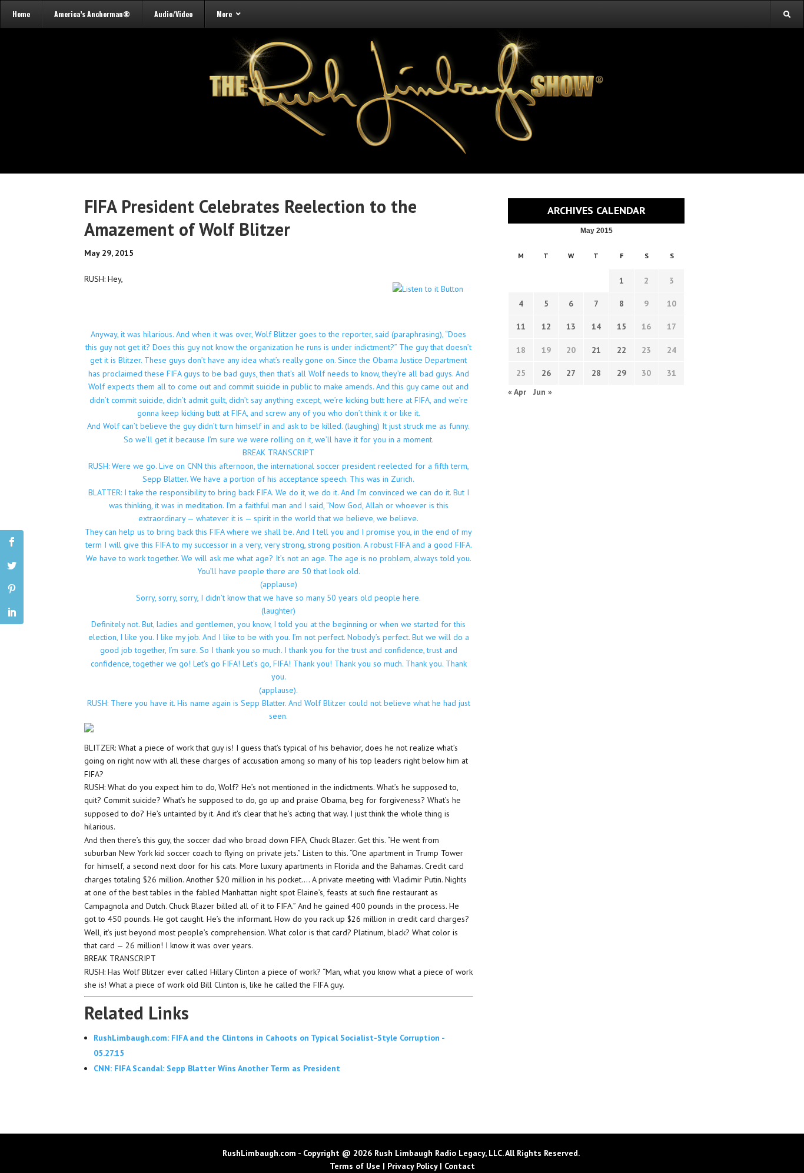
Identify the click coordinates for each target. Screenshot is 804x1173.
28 (596, 373)
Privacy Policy (412, 1166)
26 (546, 373)
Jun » (542, 391)
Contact (459, 1166)
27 (571, 373)
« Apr (517, 391)
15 (621, 326)
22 (621, 350)
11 (521, 326)
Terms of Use (355, 1166)
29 (621, 373)
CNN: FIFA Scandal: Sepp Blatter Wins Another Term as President (217, 1068)
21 (596, 350)
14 (596, 326)
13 (571, 326)
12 (546, 326)
